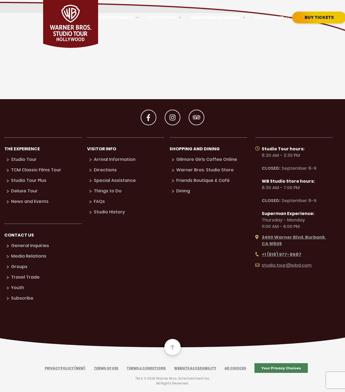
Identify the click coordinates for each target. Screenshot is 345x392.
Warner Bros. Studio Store (205, 170)
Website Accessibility (195, 368)
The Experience (116, 18)
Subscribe (22, 298)
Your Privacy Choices (281, 368)
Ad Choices (235, 368)
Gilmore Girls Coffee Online (206, 159)
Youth (17, 288)
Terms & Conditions (146, 368)
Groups (19, 266)
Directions (105, 170)
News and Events (30, 201)
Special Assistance (115, 180)
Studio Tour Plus (28, 180)
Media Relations (28, 256)
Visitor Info (162, 18)
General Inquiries (30, 245)
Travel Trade (25, 277)
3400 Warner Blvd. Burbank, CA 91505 (294, 240)
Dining (183, 191)
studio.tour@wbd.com (287, 265)
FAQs (99, 201)
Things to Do (108, 191)
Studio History (109, 212)
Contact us (269, 18)
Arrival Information (115, 159)
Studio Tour (24, 159)
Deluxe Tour (24, 191)
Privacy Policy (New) (65, 368)
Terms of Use (106, 368)
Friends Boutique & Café (203, 180)
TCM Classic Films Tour (36, 170)
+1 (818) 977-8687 (281, 254)
